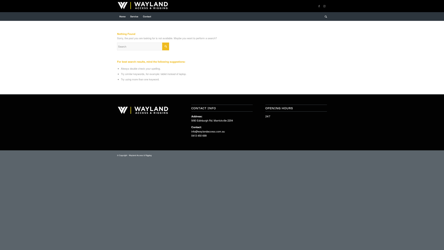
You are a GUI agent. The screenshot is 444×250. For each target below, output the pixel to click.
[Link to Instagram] (324, 6)
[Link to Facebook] (319, 6)
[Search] (324, 16)
